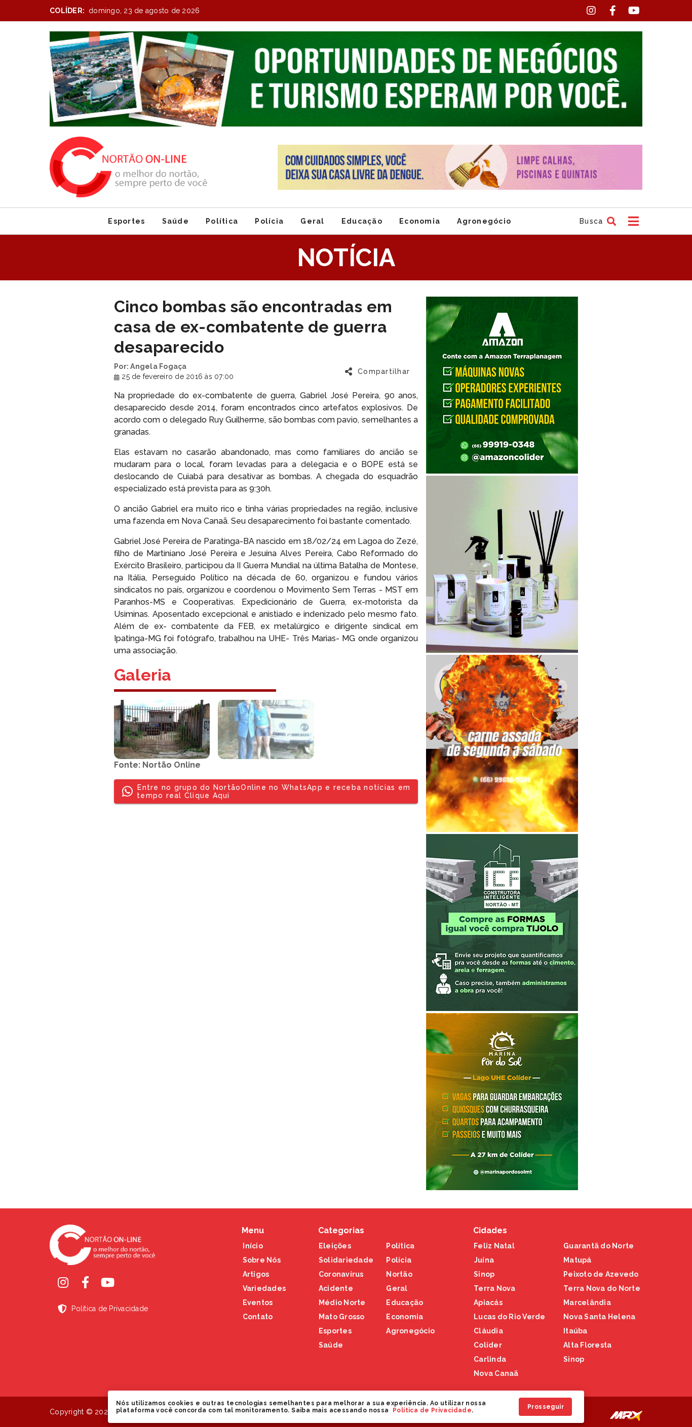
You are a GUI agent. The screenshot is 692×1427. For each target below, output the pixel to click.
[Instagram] (63, 1282)
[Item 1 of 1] (346, 79)
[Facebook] (85, 1282)
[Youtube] (107, 1282)
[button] (596, 221)
